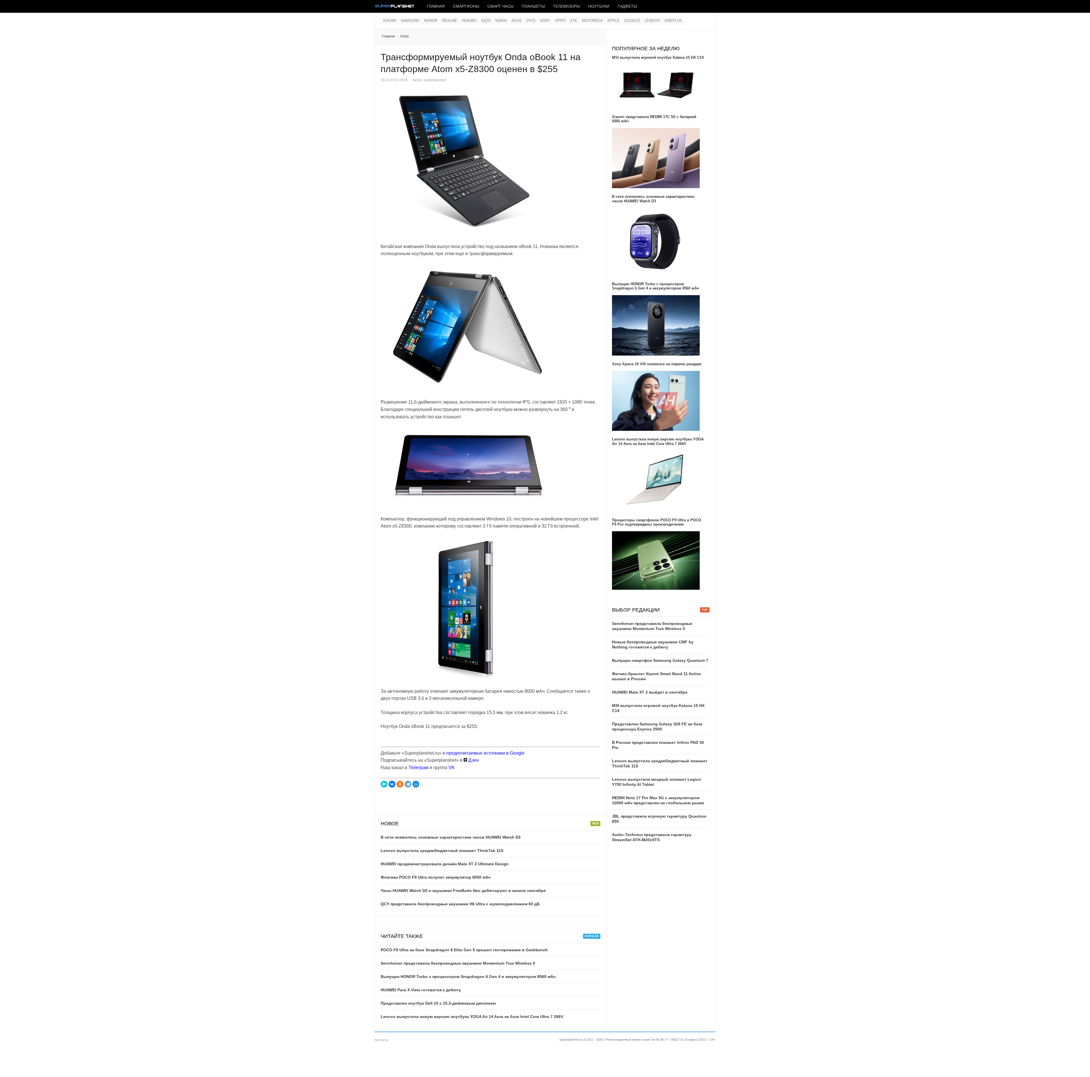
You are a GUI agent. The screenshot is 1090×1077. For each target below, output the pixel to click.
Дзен (473, 760)
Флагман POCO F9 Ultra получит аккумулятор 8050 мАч (436, 877)
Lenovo (652, 20)
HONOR (430, 20)
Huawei (469, 20)
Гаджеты (627, 6)
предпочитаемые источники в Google (485, 753)
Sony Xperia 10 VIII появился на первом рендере (656, 364)
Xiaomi (389, 20)
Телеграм (418, 767)
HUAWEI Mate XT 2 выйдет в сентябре (649, 692)
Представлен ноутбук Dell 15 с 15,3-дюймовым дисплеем (438, 1003)
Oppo (560, 20)
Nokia (501, 20)
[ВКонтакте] (392, 784)
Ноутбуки (598, 6)
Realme (449, 20)
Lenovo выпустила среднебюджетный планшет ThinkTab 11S (442, 850)
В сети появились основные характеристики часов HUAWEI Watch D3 (451, 837)
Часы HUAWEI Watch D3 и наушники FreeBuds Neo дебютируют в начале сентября (463, 890)
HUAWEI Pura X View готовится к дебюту (421, 990)
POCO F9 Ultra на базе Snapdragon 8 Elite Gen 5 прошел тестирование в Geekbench (464, 950)
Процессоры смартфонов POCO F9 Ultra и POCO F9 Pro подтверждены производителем (656, 522)
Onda (404, 36)
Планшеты (533, 6)
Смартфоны (466, 6)
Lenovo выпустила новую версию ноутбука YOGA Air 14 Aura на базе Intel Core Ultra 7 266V (472, 1016)
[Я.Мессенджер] (384, 784)
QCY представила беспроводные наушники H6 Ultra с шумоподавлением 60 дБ (460, 904)
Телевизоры (566, 6)
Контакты (381, 1040)
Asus (517, 20)
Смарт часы (500, 6)
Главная (436, 6)
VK (451, 767)
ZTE (573, 20)
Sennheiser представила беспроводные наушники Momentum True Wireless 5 (458, 963)
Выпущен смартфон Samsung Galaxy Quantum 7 (660, 660)
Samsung (410, 20)
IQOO (486, 20)
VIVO (530, 20)
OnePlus (673, 20)
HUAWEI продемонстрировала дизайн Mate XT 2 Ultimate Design (445, 864)
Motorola (592, 20)
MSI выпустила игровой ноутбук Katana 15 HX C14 (658, 57)
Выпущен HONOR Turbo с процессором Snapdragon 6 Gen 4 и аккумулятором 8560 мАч (468, 976)
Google (632, 20)
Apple (613, 20)
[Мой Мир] (415, 784)
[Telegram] (407, 784)
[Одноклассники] (400, 784)
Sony (545, 20)
